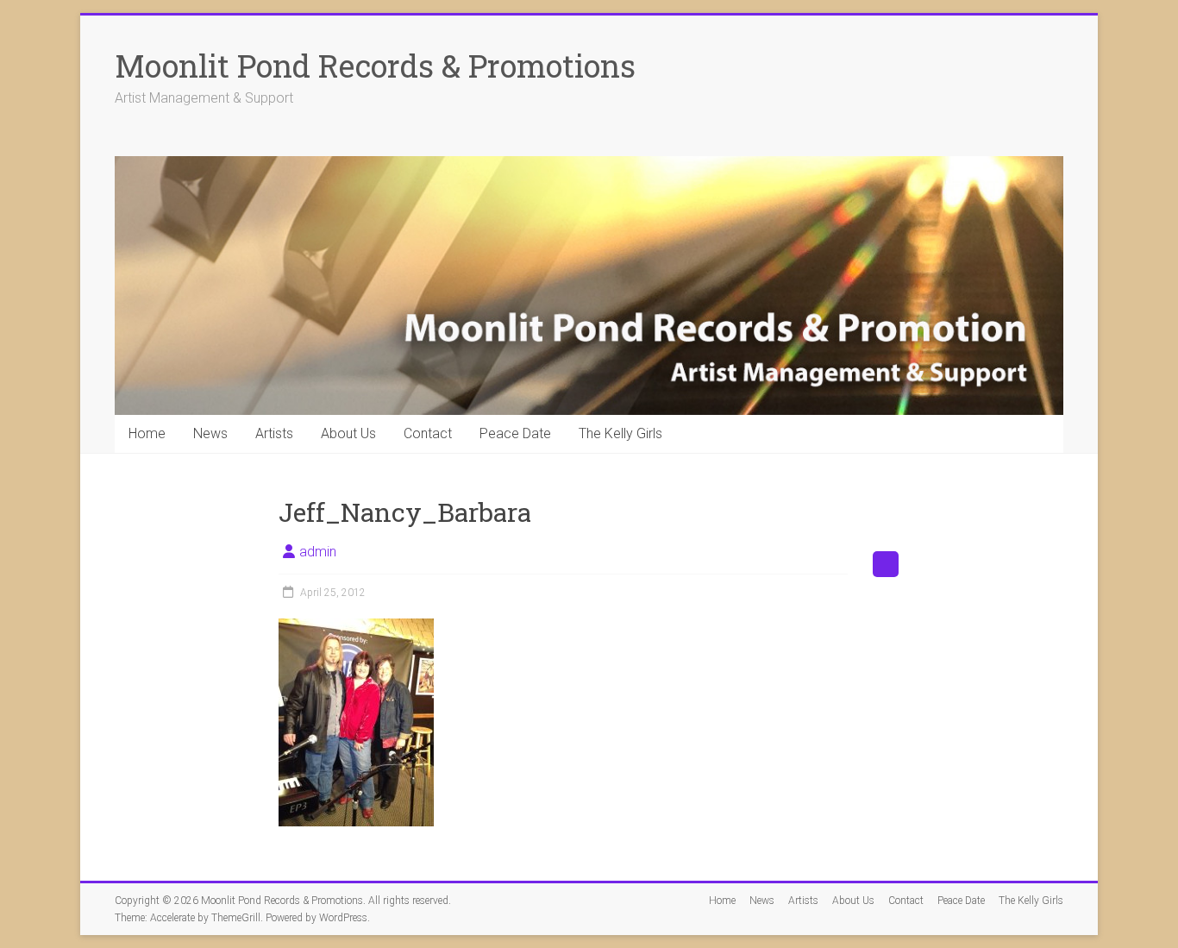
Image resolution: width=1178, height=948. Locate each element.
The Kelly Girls (620, 433)
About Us (348, 433)
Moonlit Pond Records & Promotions (375, 65)
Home (147, 433)
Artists (274, 433)
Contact (428, 433)
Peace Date (515, 433)
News (210, 433)
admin (317, 551)
